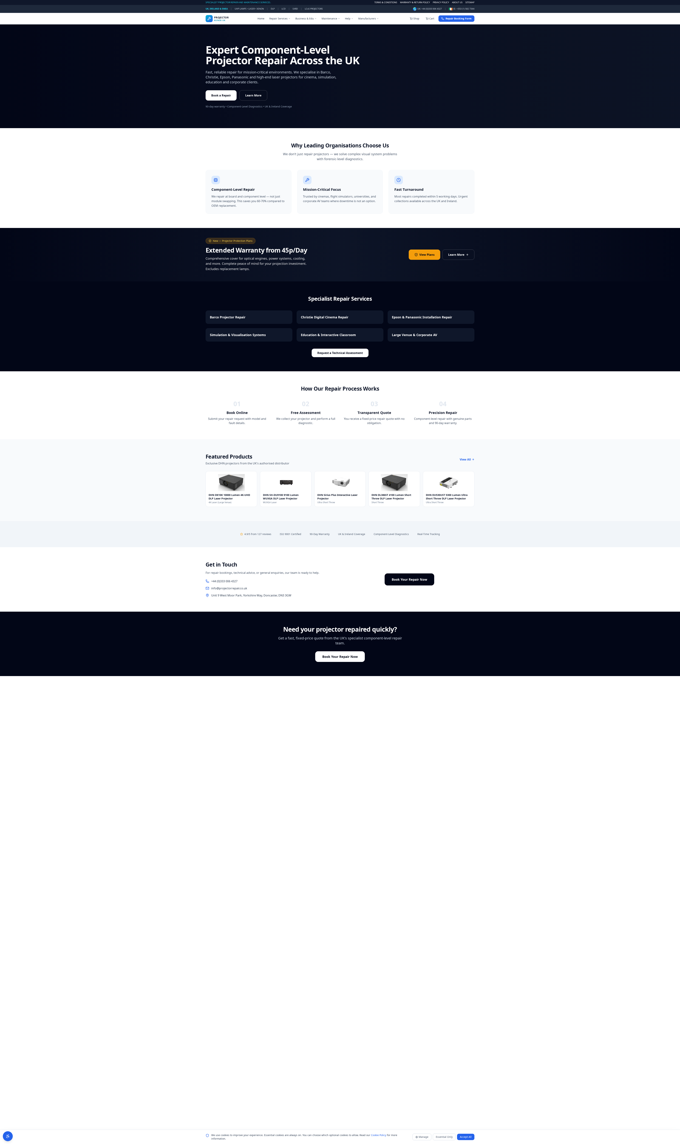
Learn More (253, 95)
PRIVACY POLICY (441, 2)
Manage (423, 1137)
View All (465, 459)
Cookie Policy (378, 1135)
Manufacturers (367, 18)
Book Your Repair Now (409, 579)
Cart (431, 18)
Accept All (466, 1137)
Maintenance (329, 18)
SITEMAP (469, 2)
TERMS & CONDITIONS (385, 2)
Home (260, 18)
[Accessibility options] (8, 1136)
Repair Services (278, 18)
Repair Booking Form (459, 18)
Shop (416, 18)
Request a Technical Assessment (340, 353)
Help (347, 18)
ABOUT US (457, 2)
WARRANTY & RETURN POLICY (415, 2)
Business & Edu (304, 18)
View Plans (427, 255)
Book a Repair (221, 95)
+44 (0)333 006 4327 (431, 8)
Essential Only (444, 1137)
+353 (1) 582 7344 (465, 8)
